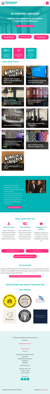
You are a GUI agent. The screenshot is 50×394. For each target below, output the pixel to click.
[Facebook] (22, 379)
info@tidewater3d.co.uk (25, 343)
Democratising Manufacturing (12, 125)
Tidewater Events (25, 348)
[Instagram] (25, 379)
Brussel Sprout (44, 389)
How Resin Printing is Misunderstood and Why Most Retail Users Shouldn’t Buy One (13, 102)
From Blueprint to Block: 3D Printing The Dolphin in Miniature (36, 102)
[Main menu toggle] (47, 3)
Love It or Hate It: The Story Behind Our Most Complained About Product (12, 80)
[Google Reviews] (28, 379)
